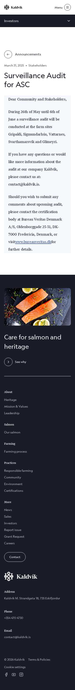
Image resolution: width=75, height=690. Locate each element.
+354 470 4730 (13, 618)
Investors (10, 523)
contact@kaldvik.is (17, 637)
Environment (13, 484)
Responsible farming (18, 470)
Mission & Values (16, 406)
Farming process (15, 451)
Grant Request (14, 536)
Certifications (13, 490)
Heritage (10, 399)
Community (12, 477)
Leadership (11, 413)
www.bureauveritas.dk (33, 242)
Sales (7, 516)
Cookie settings (15, 667)
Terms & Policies (39, 659)
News (8, 510)
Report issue (12, 530)
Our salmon (12, 432)
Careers (9, 543)
